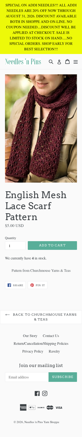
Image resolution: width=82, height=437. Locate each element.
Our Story (30, 335)
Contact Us (51, 335)
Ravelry (54, 351)
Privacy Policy (32, 351)
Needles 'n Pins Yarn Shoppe (41, 422)
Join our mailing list (41, 365)
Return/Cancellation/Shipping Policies (41, 343)
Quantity (10, 238)
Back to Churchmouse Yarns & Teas (44, 317)
